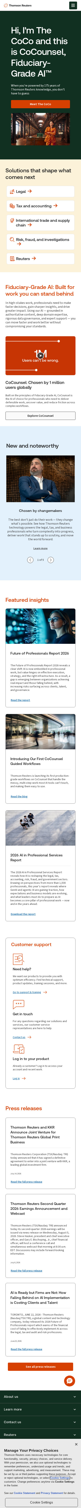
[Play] (40, 355)
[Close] (76, 1444)
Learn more (40, 548)
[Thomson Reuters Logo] (18, 5)
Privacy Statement (52, 1493)
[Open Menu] (73, 5)
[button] (40, 1397)
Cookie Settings (60, 1477)
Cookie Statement (25, 1493)
